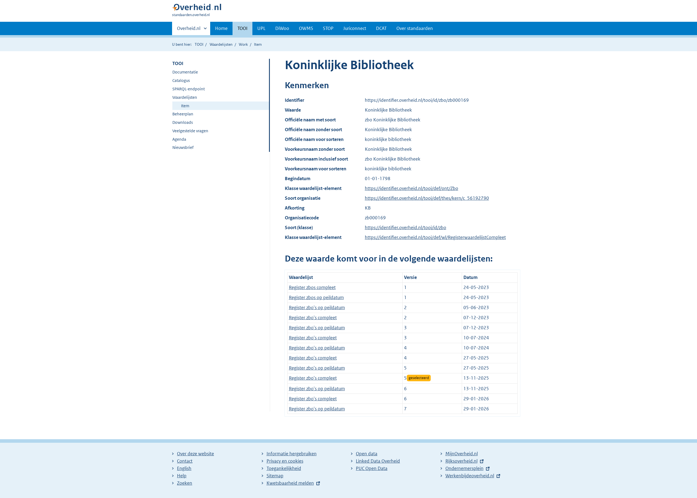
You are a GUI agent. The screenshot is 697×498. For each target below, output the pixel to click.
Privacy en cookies (285, 461)
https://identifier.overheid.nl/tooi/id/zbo (405, 227)
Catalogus (181, 80)
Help (182, 476)
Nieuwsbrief (183, 147)
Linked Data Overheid (378, 461)
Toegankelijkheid (284, 468)
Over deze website (195, 454)
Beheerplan (182, 113)
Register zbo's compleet (313, 318)
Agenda (179, 139)
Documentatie (185, 72)
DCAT (381, 28)
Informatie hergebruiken (292, 454)
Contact (184, 461)
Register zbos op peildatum (316, 297)
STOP (328, 28)
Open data (366, 454)
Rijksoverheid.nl (461, 461)
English (184, 468)
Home (221, 28)
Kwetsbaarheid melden (290, 483)
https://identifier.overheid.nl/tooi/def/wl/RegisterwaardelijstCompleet (435, 237)
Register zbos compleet (312, 287)
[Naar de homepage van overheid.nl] (196, 8)
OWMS (306, 28)
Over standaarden (414, 28)
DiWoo (282, 28)
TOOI (242, 28)
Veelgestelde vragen (190, 130)
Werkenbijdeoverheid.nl (469, 476)
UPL (261, 28)
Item (185, 105)
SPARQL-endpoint (188, 88)
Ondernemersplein (464, 468)
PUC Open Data (371, 468)
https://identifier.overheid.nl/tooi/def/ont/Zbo (411, 188)
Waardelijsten (221, 44)
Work (243, 44)
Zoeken (184, 483)
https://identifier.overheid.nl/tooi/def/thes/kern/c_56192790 (427, 198)
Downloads (182, 122)
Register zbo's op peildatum (317, 308)
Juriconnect (354, 28)
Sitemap (275, 476)
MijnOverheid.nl (461, 454)
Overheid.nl (188, 30)
